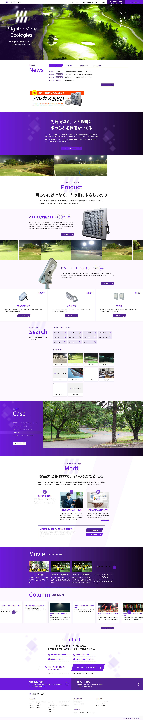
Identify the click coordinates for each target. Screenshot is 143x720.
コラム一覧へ (107, 628)
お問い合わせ (135, 2)
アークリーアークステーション (102, 702)
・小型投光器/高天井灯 (52, 705)
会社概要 (103, 2)
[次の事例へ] (114, 567)
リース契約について (105, 520)
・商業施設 (38, 707)
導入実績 (83, 2)
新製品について (84, 66)
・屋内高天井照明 (51, 709)
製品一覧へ (66, 234)
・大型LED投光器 (51, 704)
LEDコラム (31, 705)
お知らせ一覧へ (106, 85)
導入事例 (70, 66)
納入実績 (31, 704)
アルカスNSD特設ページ (64, 705)
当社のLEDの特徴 (93, 530)
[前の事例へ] (28, 567)
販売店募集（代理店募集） (64, 702)
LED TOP (72, 2)
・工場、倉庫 (38, 705)
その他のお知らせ (97, 66)
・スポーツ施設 (39, 704)
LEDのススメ (31, 707)
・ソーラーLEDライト (52, 707)
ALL (56, 66)
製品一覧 (77, 2)
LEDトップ (31, 702)
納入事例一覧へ (18, 443)
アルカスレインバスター (101, 705)
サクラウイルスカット (100, 704)
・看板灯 (49, 711)
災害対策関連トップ (78, 702)
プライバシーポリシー (91, 712)
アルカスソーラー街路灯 (78, 704)
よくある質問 (90, 2)
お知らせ (97, 2)
